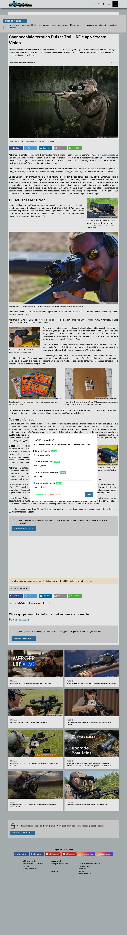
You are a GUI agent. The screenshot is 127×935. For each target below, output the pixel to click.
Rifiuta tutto (55, 495)
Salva (89, 495)
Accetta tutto (41, 495)
